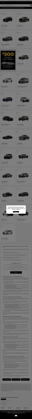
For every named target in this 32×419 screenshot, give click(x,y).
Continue (16, 211)
